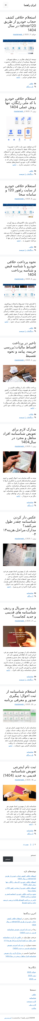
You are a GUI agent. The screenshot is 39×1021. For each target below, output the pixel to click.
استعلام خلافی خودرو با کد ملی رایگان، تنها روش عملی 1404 (20, 102)
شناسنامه (30, 502)
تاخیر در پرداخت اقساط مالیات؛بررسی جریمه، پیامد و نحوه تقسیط (20, 349)
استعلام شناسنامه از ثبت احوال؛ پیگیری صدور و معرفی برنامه (20, 695)
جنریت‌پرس (7, 1018)
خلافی (31, 84)
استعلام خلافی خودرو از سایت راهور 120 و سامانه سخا (20, 190)
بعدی (26, 844)
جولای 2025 (31, 972)
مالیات (31, 414)
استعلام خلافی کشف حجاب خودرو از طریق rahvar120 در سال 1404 (20, 23)
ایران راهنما (30, 5)
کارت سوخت (31, 1001)
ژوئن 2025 (32, 976)
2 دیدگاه (30, 505)
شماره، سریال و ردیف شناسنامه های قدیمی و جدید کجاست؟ (19, 612)
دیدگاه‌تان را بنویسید (26, 174)
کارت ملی (32, 1005)
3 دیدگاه (30, 834)
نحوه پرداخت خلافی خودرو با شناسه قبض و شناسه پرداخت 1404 (20, 268)
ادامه (18, 77)
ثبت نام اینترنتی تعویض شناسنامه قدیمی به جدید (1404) (19, 771)
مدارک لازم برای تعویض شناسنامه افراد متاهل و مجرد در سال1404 (19, 435)
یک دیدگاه (29, 87)
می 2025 (32, 979)
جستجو (33, 855)
